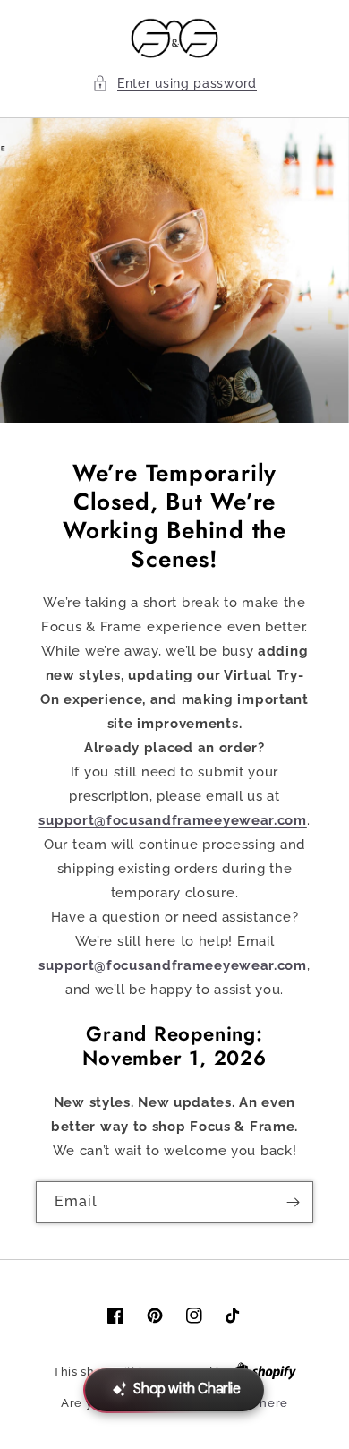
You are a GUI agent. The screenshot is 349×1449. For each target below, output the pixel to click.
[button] (174, 84)
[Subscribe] (292, 1202)
